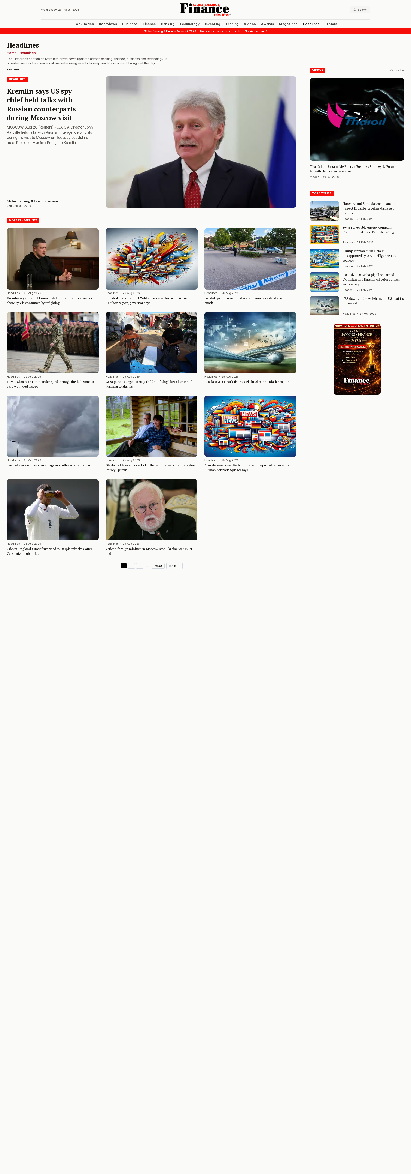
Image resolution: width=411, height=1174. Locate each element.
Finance (149, 24)
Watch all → (396, 70)
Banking (167, 24)
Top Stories (84, 24)
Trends (331, 24)
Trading (232, 24)
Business (130, 24)
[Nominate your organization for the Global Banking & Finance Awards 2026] (357, 359)
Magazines (288, 24)
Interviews (108, 24)
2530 (158, 566)
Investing (212, 24)
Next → (174, 566)
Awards (267, 24)
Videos (250, 24)
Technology (190, 24)
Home (11, 53)
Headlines (311, 24)
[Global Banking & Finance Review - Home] (205, 9)
